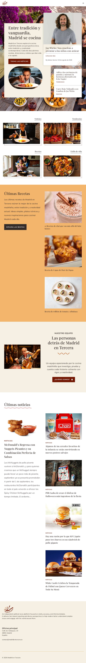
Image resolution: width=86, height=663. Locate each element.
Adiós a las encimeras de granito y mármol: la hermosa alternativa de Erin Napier (66, 75)
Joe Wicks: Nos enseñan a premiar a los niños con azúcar (62, 49)
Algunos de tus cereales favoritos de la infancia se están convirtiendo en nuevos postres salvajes (63, 449)
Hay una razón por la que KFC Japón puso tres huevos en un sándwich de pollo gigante (63, 539)
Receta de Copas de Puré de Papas (59, 270)
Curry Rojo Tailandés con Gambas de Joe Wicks (67, 90)
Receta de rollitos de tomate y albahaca (61, 311)
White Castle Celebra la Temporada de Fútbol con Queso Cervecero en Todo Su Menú (62, 586)
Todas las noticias (19, 61)
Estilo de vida (50, 56)
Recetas (59, 94)
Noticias (8, 441)
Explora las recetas (15, 227)
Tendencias (60, 82)
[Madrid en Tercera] (5, 3)
